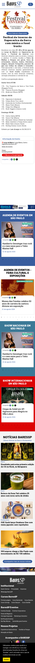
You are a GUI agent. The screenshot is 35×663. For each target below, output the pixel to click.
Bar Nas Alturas (5, 621)
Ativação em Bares (7, 632)
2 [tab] (6, 260)
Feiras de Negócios (6, 613)
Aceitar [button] (6, 659)
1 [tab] (3, 260)
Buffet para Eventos (7, 619)
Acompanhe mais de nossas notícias (17, 561)
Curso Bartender (18, 600)
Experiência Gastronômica (9, 629)
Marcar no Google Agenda (13, 155)
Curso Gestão (26, 602)
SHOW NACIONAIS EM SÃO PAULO (17, 327)
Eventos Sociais (5, 611)
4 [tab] (12, 260)
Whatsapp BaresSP (7, 592)
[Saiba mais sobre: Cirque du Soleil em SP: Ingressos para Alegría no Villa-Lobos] (17, 395)
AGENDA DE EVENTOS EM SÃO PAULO (18, 217)
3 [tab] (9, 260)
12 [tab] (16, 262)
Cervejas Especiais (6, 616)
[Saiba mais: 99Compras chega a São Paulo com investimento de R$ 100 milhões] (17, 547)
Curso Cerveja (5, 602)
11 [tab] (32, 260)
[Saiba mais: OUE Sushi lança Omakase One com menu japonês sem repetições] (17, 518)
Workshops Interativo (20, 616)
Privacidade (14, 589)
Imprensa (23, 589)
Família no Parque (24, 629)
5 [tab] (15, 260)
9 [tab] (26, 260)
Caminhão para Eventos (19, 621)
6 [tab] (17, 260)
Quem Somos (5, 589)
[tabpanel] (17, 240)
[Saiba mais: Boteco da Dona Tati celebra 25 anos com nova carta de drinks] (17, 489)
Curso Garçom (15, 602)
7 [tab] (20, 260)
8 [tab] (23, 260)
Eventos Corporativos (19, 611)
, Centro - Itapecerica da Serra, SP (15, 143)
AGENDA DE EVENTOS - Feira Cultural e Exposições (17, 272)
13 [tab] (19, 262)
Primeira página (6, 600)
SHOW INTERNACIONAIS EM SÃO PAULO (17, 382)
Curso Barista (29, 600)
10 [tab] (29, 260)
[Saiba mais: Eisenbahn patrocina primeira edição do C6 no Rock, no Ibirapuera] (17, 460)
